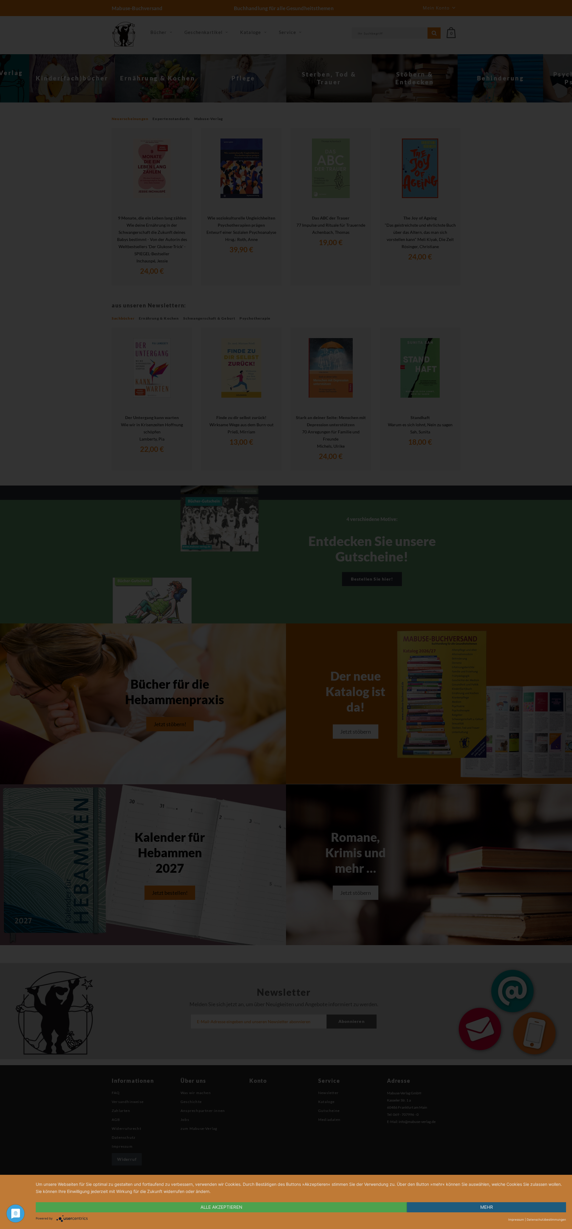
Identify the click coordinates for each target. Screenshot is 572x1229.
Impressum (516, 1219)
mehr (486, 1207)
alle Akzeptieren (221, 1207)
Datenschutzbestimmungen (546, 1219)
